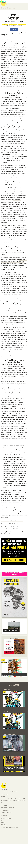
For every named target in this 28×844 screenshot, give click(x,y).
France (2, 809)
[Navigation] (25, 1)
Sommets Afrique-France (7, 807)
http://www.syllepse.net (15, 532)
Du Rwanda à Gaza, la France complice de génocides (14, 573)
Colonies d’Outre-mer (6, 812)
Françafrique (11, 8)
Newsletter (4, 826)
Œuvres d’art (4, 815)
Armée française (13, 24)
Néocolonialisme (5, 810)
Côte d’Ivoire (14, 298)
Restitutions (4, 814)
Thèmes (3, 8)
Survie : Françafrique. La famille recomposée (12, 521)
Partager (14, 29)
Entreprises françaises (16, 25)
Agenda (3, 822)
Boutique (3, 821)
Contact (3, 824)
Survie (21, 21)
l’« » (17, 199)
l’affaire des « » (15, 294)
